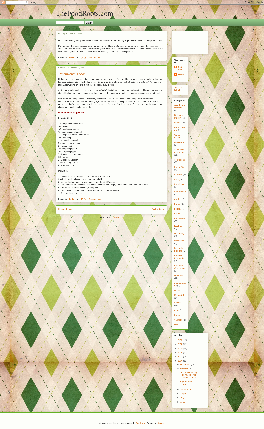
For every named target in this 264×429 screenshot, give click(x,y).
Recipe (177, 290)
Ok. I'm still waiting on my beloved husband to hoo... (189, 375)
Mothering (179, 233)
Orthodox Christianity (179, 266)
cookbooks (179, 160)
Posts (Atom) (117, 217)
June (183, 402)
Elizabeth (181, 75)
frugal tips (179, 184)
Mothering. (179, 240)
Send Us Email (178, 88)
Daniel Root (180, 68)
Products (178, 275)
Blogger (160, 423)
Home (112, 209)
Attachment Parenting (179, 106)
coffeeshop (179, 142)
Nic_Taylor (140, 423)
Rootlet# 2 (179, 295)
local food (179, 226)
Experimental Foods (71, 73)
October (184, 368)
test (176, 310)
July (182, 397)
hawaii (177, 204)
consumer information (179, 150)
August (184, 393)
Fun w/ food (180, 191)
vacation (178, 320)
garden (177, 199)
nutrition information (179, 256)
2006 (180, 361)
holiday (177, 209)
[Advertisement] (183, 41)
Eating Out (179, 167)
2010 (180, 344)
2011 (180, 340)
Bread (177, 122)
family (177, 179)
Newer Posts (65, 209)
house (177, 213)
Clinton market (177, 136)
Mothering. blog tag (179, 249)
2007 (180, 356)
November (185, 364)
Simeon (178, 302)
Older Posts (158, 209)
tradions (178, 315)
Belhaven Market (178, 116)
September (186, 389)
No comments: (96, 57)
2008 (180, 352)
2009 (180, 348)
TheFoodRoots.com (84, 13)
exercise (178, 174)
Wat (176, 324)
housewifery (180, 218)
